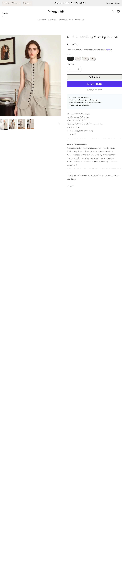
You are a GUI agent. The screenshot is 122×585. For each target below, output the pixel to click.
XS (70, 59)
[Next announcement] (59, 124)
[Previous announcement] (2, 124)
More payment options (94, 90)
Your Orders (109, 3)
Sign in (117, 3)
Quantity (70, 64)
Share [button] (72, 186)
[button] (113, 11)
